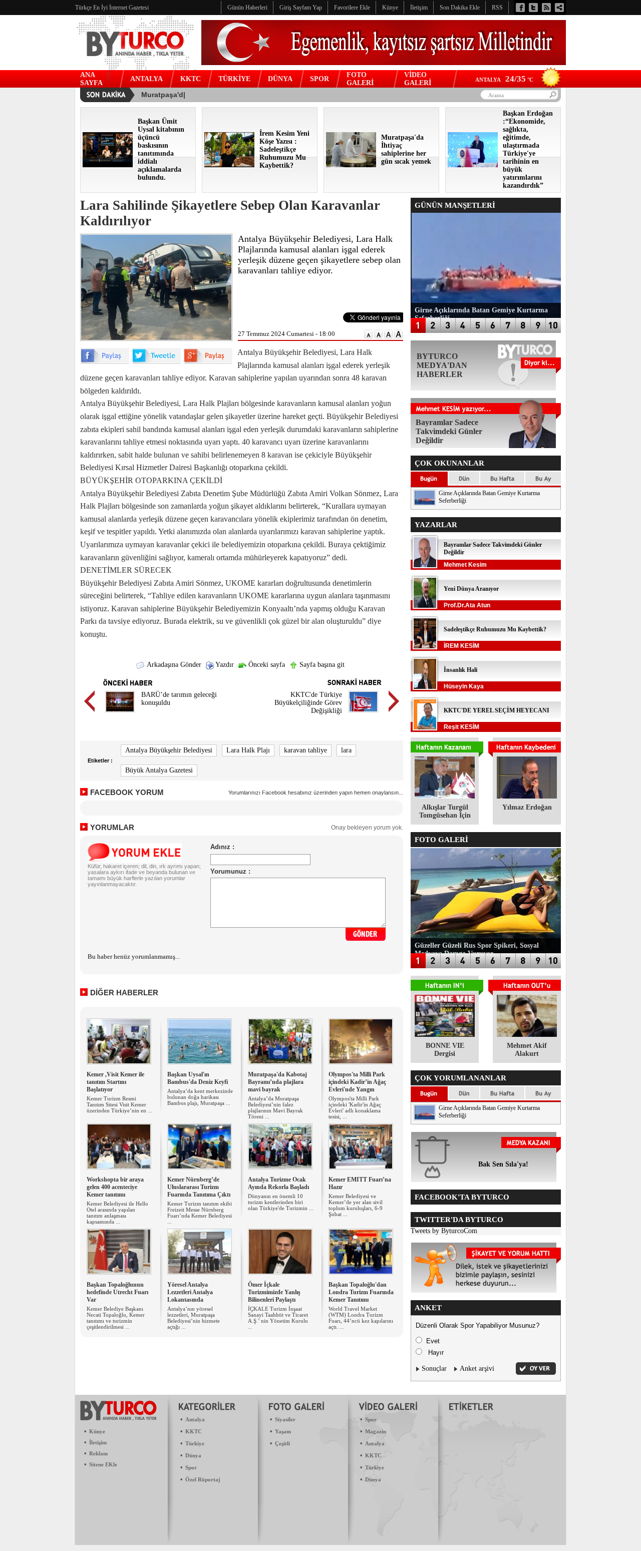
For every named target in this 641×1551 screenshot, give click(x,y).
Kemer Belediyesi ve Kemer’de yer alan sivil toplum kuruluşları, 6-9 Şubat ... (356, 1205)
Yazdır (224, 664)
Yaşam (283, 1431)
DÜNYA (280, 79)
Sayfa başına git (321, 664)
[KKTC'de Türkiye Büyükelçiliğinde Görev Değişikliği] (363, 713)
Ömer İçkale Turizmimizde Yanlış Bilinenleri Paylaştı (274, 1292)
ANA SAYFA (91, 79)
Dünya (193, 1455)
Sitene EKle (103, 1464)
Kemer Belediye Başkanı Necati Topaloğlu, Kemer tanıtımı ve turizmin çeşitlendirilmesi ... (116, 1318)
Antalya (195, 1419)
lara (346, 750)
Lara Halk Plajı (248, 750)
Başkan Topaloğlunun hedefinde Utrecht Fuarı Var (117, 1292)
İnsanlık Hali (460, 669)
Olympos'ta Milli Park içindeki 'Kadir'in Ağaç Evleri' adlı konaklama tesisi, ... (355, 1107)
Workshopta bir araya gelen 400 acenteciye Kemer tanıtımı (115, 1187)
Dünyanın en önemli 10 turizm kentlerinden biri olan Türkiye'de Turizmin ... (280, 1202)
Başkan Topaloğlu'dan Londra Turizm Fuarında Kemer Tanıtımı (361, 1292)
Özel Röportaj (202, 1479)
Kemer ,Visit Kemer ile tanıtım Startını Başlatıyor (115, 1082)
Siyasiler (285, 1419)
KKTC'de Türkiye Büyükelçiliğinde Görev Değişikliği (308, 702)
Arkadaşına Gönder (173, 664)
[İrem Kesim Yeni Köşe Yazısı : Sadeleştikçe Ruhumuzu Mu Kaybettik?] (229, 165)
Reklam (98, 1453)
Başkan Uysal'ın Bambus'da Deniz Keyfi (197, 1078)
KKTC (190, 79)
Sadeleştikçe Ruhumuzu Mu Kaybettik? (495, 629)
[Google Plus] (207, 361)
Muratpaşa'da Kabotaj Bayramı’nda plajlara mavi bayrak (277, 1082)
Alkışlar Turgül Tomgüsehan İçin (445, 811)
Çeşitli (282, 1443)
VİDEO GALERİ (417, 79)
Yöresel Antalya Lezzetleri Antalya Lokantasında (190, 1292)
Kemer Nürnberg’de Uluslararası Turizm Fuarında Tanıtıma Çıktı (198, 1187)
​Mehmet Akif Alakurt (527, 1049)
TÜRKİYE (234, 79)
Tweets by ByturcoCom (444, 1231)
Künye (97, 1431)
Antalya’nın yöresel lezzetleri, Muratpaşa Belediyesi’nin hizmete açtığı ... (193, 1318)
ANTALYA (146, 79)
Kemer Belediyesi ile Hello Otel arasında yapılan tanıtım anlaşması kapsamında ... (117, 1213)
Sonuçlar (434, 1368)
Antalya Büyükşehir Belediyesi (168, 750)
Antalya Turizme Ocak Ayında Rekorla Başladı (278, 1183)
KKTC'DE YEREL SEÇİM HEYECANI (496, 710)
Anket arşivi (477, 1368)
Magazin (375, 1431)
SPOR (319, 79)
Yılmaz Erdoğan (527, 807)
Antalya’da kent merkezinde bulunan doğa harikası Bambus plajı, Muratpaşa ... (200, 1097)
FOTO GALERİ (360, 79)
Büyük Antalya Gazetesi (159, 770)
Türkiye (194, 1443)
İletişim (98, 1442)
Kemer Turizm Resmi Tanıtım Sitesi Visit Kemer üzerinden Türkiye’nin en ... (119, 1104)
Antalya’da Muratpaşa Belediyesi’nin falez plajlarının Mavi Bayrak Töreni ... (275, 1107)
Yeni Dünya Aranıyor (471, 588)
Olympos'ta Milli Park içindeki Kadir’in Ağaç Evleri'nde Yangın (357, 1082)
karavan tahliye (305, 750)
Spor (191, 1467)
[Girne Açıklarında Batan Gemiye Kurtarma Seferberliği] (425, 503)
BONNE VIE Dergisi (445, 1049)
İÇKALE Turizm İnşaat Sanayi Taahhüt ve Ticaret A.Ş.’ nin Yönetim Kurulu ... (278, 1318)
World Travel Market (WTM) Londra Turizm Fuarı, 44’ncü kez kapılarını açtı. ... (361, 1318)
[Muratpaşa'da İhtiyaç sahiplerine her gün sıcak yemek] (351, 165)
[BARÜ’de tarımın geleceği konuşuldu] (120, 713)
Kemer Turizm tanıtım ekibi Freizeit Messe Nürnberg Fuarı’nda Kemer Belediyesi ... (199, 1213)
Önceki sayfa (265, 664)
